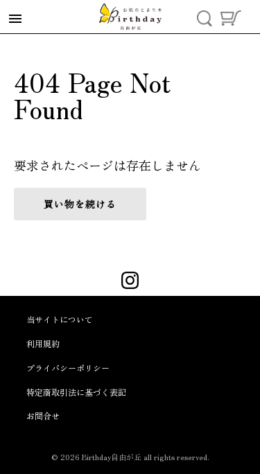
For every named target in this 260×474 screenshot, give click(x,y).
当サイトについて (59, 319)
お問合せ (43, 415)
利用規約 (43, 343)
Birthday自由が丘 (111, 456)
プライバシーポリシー (68, 368)
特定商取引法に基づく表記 (76, 392)
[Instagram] (130, 282)
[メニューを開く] (15, 19)
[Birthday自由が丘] (130, 16)
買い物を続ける (80, 204)
